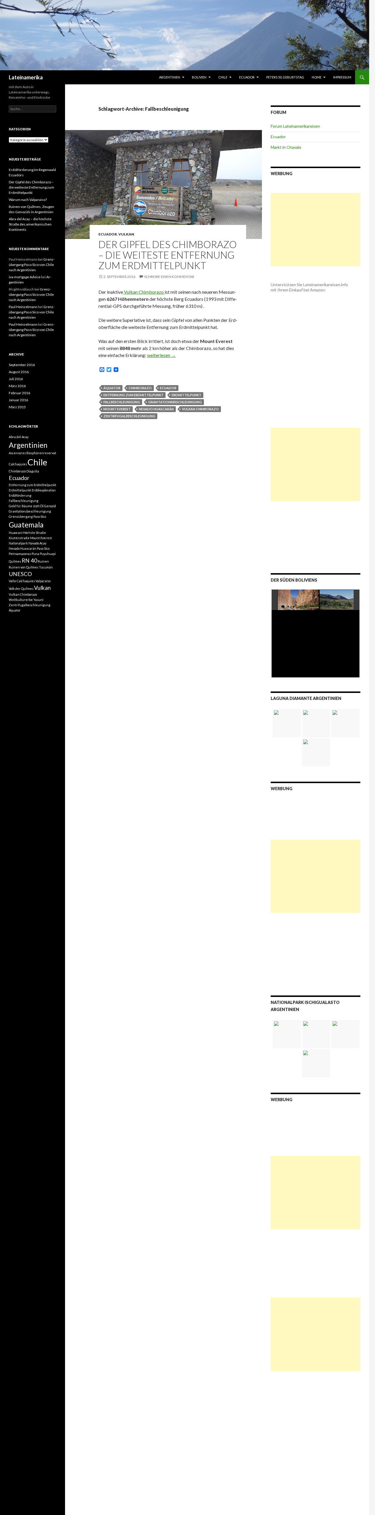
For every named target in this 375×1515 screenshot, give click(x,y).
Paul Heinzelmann (23, 307)
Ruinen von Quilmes (23, 567)
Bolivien (199, 77)
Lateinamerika (26, 77)
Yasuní (38, 600)
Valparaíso (42, 581)
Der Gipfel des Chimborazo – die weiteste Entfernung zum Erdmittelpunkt (167, 254)
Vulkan (126, 234)
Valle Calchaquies (22, 581)
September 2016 (22, 365)
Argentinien (169, 77)
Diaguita (32, 471)
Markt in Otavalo (286, 147)
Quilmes (15, 561)
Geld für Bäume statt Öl (26, 506)
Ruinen (43, 561)
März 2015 (17, 407)
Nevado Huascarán (156, 409)
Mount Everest (117, 409)
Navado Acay (37, 543)
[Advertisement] (315, 229)
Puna (35, 554)
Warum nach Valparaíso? (28, 199)
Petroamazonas (20, 554)
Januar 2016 (18, 400)
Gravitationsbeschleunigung (175, 402)
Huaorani (16, 532)
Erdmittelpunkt (186, 395)
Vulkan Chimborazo (144, 292)
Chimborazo (140, 388)
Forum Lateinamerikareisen (295, 126)
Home (316, 77)
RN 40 (29, 560)
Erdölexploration (44, 490)
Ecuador (247, 77)
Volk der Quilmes (21, 588)
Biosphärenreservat (41, 453)
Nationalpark (18, 543)
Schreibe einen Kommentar (169, 276)
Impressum (342, 77)
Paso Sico (43, 548)
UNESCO (20, 574)
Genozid (50, 506)
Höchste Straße (34, 532)
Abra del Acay (18, 437)
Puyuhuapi (48, 554)
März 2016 (17, 386)
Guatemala (26, 524)
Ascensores (17, 453)
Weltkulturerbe (21, 600)
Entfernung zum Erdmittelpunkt (133, 395)
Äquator (111, 388)
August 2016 (19, 372)
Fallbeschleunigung (121, 402)
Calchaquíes (18, 464)
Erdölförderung (20, 495)
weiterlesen (161, 355)
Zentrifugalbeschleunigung (129, 416)
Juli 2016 (16, 379)
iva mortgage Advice (24, 277)
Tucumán (46, 567)
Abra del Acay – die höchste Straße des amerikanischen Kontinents (30, 224)
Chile (222, 77)
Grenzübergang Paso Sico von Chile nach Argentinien (31, 264)
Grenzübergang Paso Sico (27, 516)
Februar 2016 (19, 393)
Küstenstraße (19, 538)
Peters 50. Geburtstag (285, 77)
